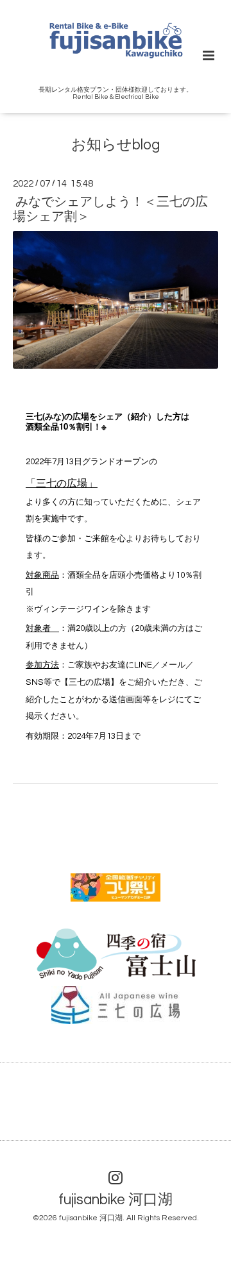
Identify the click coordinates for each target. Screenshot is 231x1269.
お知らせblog (115, 145)
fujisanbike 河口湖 (115, 1200)
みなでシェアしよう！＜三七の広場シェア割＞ (110, 209)
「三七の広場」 (62, 483)
